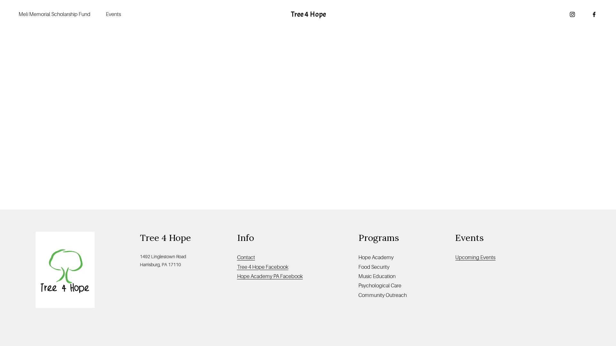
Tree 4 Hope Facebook (262, 267)
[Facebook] (594, 14)
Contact (246, 257)
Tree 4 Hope (308, 14)
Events (113, 14)
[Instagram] (572, 14)
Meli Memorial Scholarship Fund (54, 14)
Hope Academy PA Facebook (270, 276)
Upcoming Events (475, 257)
